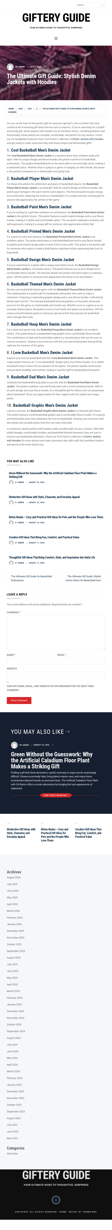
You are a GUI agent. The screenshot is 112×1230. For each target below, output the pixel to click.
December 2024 (15, 1011)
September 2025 (16, 951)
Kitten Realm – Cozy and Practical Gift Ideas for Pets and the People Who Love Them (56, 517)
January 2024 (14, 1084)
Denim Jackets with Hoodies (87, 139)
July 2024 (12, 1044)
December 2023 (15, 1091)
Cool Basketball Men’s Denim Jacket (40, 150)
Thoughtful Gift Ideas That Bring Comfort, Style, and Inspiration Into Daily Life (52, 557)
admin (22, 67)
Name (11, 654)
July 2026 (12, 884)
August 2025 (14, 957)
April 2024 (12, 1064)
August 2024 (14, 1037)
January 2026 (14, 924)
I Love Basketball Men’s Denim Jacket (42, 352)
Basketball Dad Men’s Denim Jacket (40, 377)
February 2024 (15, 1078)
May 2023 (12, 1138)
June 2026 (12, 890)
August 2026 (14, 877)
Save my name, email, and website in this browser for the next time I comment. (50, 688)
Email (61, 654)
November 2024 (15, 1017)
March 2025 (13, 991)
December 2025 (15, 930)
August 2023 (14, 1118)
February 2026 (15, 917)
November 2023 (15, 1098)
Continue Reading (55, 795)
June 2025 (12, 971)
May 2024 (12, 1057)
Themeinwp (90, 1212)
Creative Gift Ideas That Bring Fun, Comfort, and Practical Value (44, 537)
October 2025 (14, 944)
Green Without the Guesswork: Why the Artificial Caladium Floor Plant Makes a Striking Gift (52, 760)
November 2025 (15, 937)
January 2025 (14, 1004)
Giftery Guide (56, 18)
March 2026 (13, 910)
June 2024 (12, 1051)
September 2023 (16, 1111)
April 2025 (12, 984)
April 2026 (12, 904)
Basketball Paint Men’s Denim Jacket (41, 206)
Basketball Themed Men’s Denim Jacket (43, 284)
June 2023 (12, 1131)
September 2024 (16, 1031)
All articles (12, 1153)
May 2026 (12, 897)
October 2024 (14, 1024)
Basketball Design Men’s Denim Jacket (42, 259)
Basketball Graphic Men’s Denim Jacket (45, 405)
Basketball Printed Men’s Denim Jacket (43, 231)
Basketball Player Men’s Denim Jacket (42, 178)
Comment (14, 612)
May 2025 (12, 977)
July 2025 (12, 964)
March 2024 (13, 1071)
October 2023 (14, 1104)
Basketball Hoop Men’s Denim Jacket (41, 324)
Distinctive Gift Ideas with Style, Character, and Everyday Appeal (44, 497)
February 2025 (15, 997)
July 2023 (12, 1124)
